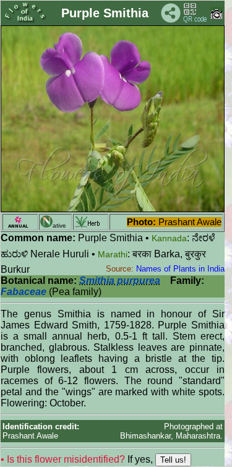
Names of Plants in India (180, 268)
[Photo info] (216, 16)
